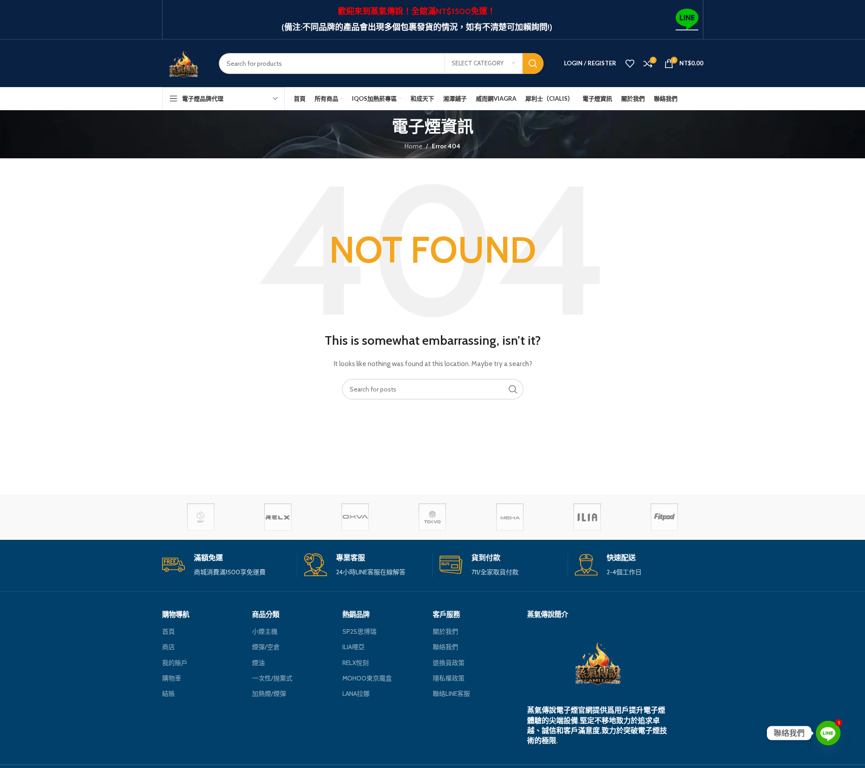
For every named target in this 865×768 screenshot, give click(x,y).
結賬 (168, 694)
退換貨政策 (449, 663)
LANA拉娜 (356, 694)
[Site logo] (183, 63)
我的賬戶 (175, 663)
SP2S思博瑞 (359, 631)
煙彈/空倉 (266, 647)
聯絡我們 (445, 647)
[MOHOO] (432, 517)
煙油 (258, 663)
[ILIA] (587, 517)
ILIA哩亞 (353, 647)
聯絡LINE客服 (451, 694)
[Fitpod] (664, 517)
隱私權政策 (449, 678)
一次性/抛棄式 (272, 678)
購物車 (171, 678)
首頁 (168, 631)
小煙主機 (264, 631)
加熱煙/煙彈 (269, 694)
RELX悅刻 (355, 663)
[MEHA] (510, 517)
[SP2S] (200, 517)
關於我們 (445, 631)
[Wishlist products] (630, 63)
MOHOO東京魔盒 (367, 678)
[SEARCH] (533, 63)
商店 (168, 647)
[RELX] (277, 517)
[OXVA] (355, 517)
